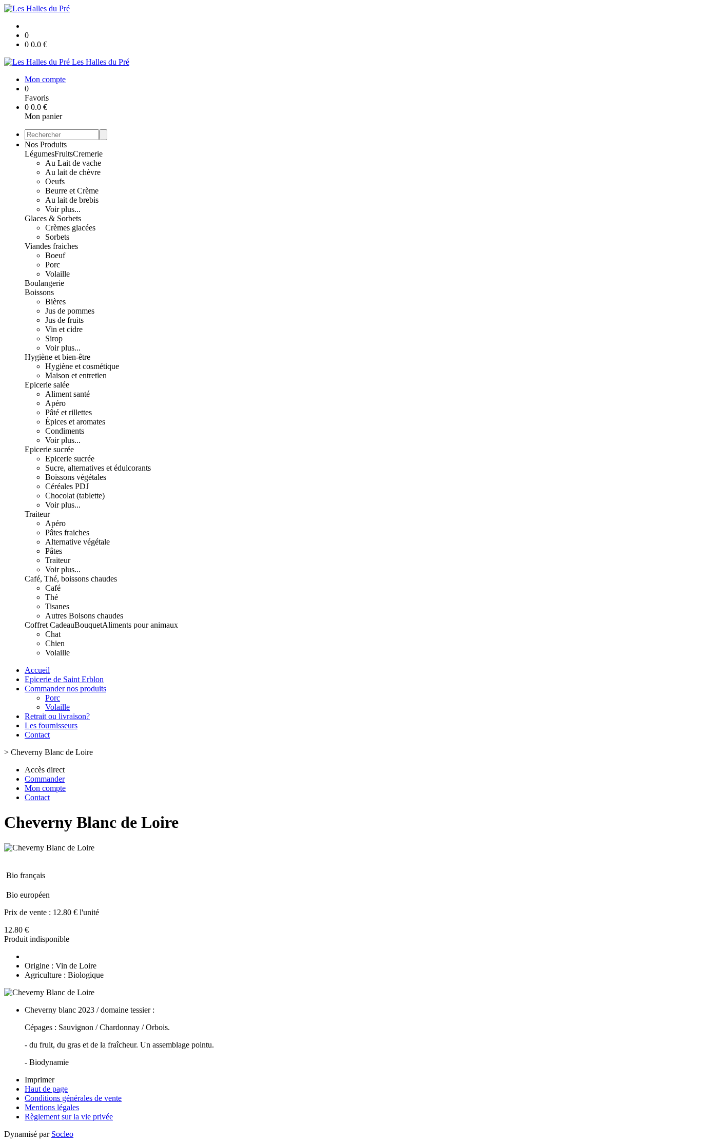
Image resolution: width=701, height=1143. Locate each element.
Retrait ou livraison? (57, 716)
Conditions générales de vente (73, 1098)
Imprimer (39, 1079)
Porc (52, 264)
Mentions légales (52, 1107)
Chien (55, 643)
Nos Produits (46, 144)
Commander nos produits (65, 688)
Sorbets (57, 237)
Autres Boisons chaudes (84, 615)
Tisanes (57, 606)
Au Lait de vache (73, 163)
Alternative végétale (77, 541)
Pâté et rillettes (68, 412)
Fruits (63, 153)
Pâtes (53, 551)
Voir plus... (63, 209)
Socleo (62, 1134)
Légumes (39, 153)
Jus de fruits (64, 320)
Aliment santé (67, 394)
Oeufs (55, 181)
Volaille (57, 273)
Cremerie (88, 153)
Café (53, 588)
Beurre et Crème (72, 190)
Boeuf (55, 255)
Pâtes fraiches (67, 532)
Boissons (39, 292)
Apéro (55, 403)
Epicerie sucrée (49, 449)
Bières (55, 301)
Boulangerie (44, 283)
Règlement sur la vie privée (69, 1116)
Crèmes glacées (70, 227)
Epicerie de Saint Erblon (64, 679)
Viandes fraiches (51, 246)
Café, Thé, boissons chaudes (71, 578)
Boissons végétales (75, 477)
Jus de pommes (69, 310)
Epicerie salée (47, 384)
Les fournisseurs (51, 725)
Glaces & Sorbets (53, 218)
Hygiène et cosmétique (82, 366)
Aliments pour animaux (140, 625)
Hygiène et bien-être (57, 357)
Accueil (37, 670)
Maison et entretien (76, 375)
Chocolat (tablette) (75, 495)
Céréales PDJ (67, 486)
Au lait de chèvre (73, 172)
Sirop (54, 338)
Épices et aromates (75, 421)
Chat (53, 634)
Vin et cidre (64, 329)
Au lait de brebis (72, 200)
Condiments (64, 431)
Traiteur (37, 514)
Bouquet (88, 625)
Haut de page (46, 1088)
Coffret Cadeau (49, 625)
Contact (37, 734)
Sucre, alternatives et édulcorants (98, 467)
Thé (51, 597)
